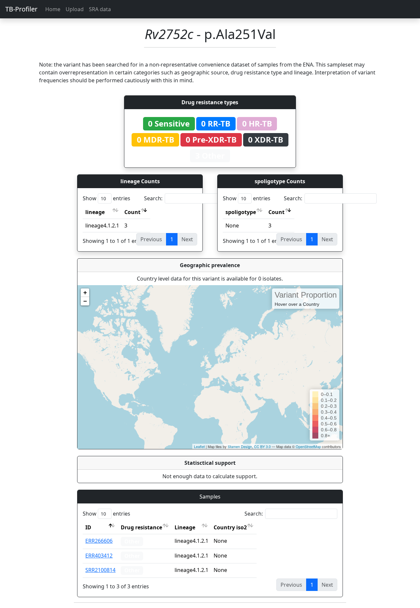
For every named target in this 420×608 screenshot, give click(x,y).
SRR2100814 (100, 570)
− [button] (85, 301)
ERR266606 (99, 540)
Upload (75, 9)
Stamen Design (240, 446)
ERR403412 (99, 555)
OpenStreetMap (308, 446)
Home (52, 9)
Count (132, 212)
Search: (153, 198)
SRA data (100, 9)
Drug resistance (141, 527)
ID (88, 527)
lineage (95, 212)
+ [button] (85, 292)
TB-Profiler (21, 9)
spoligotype (240, 212)
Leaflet (199, 446)
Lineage (185, 527)
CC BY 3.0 (262, 446)
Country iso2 (230, 527)
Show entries (106, 198)
